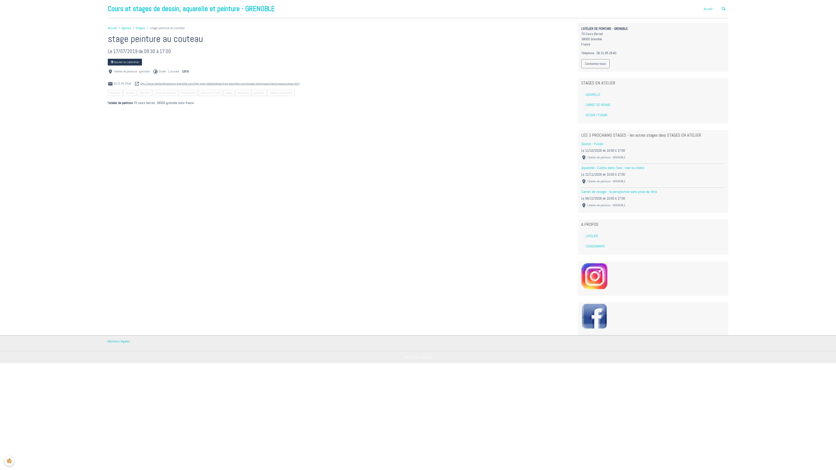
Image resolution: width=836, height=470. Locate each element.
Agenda (126, 28)
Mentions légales (119, 341)
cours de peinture (165, 93)
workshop (243, 93)
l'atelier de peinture (281, 93)
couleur (129, 93)
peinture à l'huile (211, 93)
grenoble (259, 93)
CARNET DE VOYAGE (598, 104)
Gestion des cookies (418, 357)
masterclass (188, 93)
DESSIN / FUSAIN (596, 115)
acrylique (115, 93)
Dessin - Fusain (592, 143)
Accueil (708, 9)
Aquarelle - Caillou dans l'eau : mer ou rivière (612, 167)
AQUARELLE (593, 94)
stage (229, 93)
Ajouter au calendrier (126, 62)
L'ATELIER (592, 236)
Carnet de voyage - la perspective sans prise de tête (619, 191)
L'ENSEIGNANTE (595, 246)
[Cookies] (9, 461)
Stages (140, 28)
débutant (144, 93)
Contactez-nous (595, 63)
